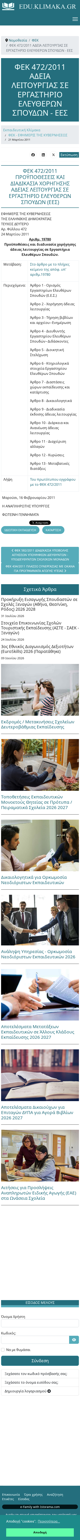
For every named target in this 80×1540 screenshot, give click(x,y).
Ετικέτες (8, 1499)
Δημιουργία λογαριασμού (26, 1391)
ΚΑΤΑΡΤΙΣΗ (53, 530)
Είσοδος (23, 1499)
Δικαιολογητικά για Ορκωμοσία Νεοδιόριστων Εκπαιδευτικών (34, 879)
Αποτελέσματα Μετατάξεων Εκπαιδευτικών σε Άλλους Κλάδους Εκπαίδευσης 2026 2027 (37, 1031)
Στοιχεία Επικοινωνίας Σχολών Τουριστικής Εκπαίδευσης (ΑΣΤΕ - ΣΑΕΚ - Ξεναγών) (40, 628)
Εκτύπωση (69, 155)
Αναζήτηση (55, 1494)
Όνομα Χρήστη (13, 1316)
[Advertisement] (40, 1253)
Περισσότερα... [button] (49, 1521)
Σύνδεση (40, 1361)
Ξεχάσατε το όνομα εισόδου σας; (31, 1382)
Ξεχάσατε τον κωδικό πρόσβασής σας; (36, 1373)
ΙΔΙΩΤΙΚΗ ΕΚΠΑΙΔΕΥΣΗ (20, 530)
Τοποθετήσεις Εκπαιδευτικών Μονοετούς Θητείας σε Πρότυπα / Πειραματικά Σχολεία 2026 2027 (36, 802)
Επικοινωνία (11, 1494)
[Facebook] (33, 154)
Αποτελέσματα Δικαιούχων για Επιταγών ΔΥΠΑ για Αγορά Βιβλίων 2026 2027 (37, 1112)
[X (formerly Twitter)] (53, 154)
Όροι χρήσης (33, 1494)
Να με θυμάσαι (18, 1349)
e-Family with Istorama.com (40, 1507)
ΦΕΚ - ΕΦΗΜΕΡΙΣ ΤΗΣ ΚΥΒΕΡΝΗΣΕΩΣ (37, 135)
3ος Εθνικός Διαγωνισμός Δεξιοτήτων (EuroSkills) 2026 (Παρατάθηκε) (37, 649)
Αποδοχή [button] (40, 1532)
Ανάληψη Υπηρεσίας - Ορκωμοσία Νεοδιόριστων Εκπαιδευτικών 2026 (38, 954)
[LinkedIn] (43, 154)
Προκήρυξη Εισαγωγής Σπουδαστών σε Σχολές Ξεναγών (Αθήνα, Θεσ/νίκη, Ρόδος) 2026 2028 (39, 604)
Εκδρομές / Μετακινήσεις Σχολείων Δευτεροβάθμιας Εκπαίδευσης (37, 724)
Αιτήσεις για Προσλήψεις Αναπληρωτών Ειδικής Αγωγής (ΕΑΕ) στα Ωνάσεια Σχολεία (38, 1192)
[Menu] (75, 19)
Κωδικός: (8, 1333)
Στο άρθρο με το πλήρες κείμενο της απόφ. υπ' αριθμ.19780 (50, 269)
